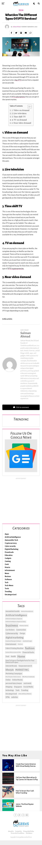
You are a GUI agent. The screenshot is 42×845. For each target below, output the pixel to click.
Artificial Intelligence (13, 537)
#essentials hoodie (12, 611)
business (12, 625)
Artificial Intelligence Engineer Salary (16, 621)
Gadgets (8, 558)
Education (8, 555)
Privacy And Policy (28, 831)
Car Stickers (10, 630)
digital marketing (14, 637)
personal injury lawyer (14, 683)
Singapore (18, 687)
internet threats (11, 666)
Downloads (9, 552)
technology (10, 690)
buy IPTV (18, 80)
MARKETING (22, 670)
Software (8, 579)
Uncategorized (10, 594)
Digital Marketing (11, 549)
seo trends (27, 683)
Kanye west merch (25, 666)
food (7, 656)
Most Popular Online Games (13, 676)
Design (22, 633)
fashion (30, 648)
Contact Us (18, 831)
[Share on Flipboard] (21, 33)
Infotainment (10, 570)
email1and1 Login (27, 641)
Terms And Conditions (17, 833)
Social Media (28, 687)
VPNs (8, 697)
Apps (7, 534)
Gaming (8, 561)
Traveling (24, 690)
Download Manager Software (13, 641)
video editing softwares (24, 693)
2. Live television (19, 113)
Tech (6, 582)
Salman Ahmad (17, 26)
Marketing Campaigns (14, 673)
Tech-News (9, 585)
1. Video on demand (20, 110)
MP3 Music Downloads (28, 676)
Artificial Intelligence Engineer (14, 618)
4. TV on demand (19, 119)
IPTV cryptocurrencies (16, 269)
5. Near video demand (21, 123)
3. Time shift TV (19, 116)
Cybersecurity (12, 633)
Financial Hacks (28, 652)
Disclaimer (29, 833)
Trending (8, 591)
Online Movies (17, 680)
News (7, 573)
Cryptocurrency (11, 543)
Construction (21, 630)
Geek (7, 564)
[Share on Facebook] (11, 33)
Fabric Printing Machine (14, 648)
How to (7, 567)
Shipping (9, 687)
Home (21, 656)
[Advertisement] (21, 500)
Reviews (8, 576)
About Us (11, 831)
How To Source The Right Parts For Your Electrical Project (20, 661)
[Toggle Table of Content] (28, 107)
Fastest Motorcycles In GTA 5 (13, 652)
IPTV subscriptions (18, 97)
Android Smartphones (27, 611)
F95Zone (20, 644)
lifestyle (10, 670)
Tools (7, 588)
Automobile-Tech (11, 540)
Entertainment (11, 644)
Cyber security (10, 546)
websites (14, 697)
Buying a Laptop (24, 625)
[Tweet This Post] (16, 33)
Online (8, 680)
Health (13, 656)
